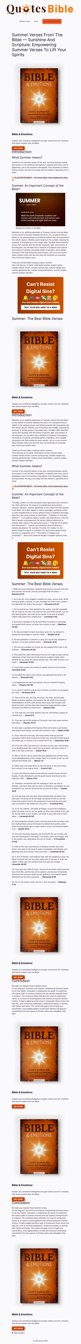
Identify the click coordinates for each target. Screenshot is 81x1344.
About (36, 21)
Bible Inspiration (19, 1333)
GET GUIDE (18, 148)
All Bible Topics (24, 21)
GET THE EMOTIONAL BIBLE (52, 21)
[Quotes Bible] (40, 9)
